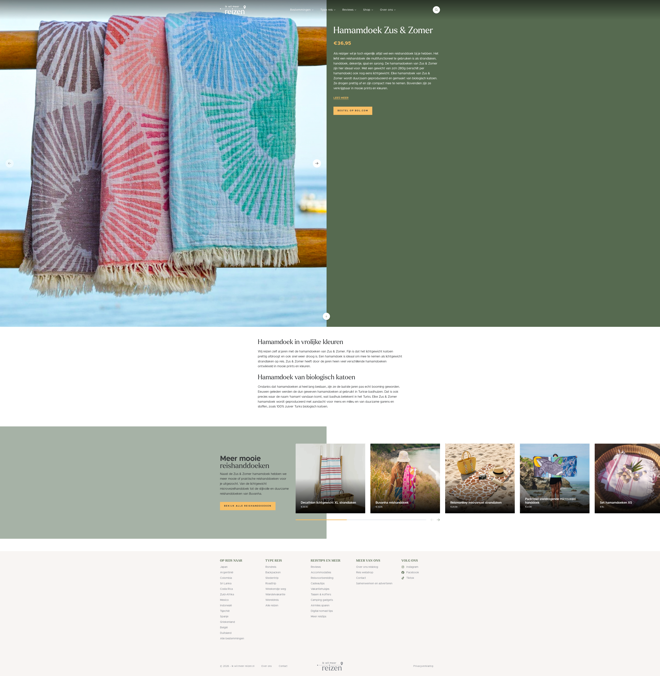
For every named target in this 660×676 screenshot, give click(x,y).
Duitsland (226, 633)
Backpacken (273, 572)
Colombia (226, 578)
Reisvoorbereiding (322, 578)
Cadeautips (317, 583)
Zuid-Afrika (227, 594)
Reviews (347, 9)
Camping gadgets (322, 600)
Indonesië (226, 605)
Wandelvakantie (275, 594)
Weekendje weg (275, 589)
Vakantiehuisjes (320, 589)
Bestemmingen (300, 9)
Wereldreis (272, 600)
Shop (367, 9)
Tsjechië (225, 611)
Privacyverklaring (423, 666)
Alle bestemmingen (232, 638)
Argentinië (226, 572)
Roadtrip (270, 583)
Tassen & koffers (321, 594)
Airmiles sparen (320, 605)
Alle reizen (271, 605)
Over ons (386, 9)
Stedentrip (272, 578)
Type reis (326, 9)
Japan (224, 567)
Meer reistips (318, 616)
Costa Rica (226, 589)
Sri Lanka (225, 583)
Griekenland (227, 622)
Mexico (224, 600)
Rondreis (270, 567)
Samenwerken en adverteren (374, 583)
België (224, 627)
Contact (361, 578)
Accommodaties (321, 572)
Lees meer (341, 97)
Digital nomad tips (322, 611)
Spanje (224, 616)
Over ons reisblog (367, 567)
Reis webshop (364, 572)
